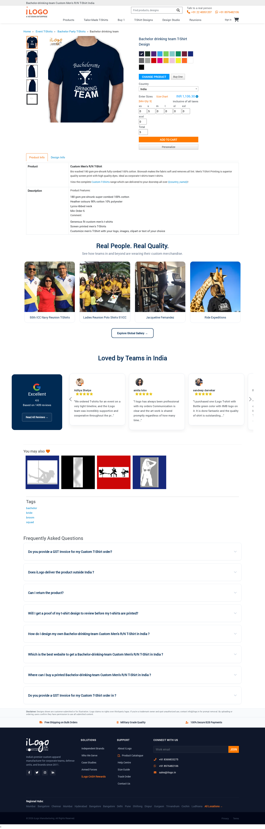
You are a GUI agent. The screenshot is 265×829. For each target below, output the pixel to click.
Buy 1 (121, 20)
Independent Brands (92, 748)
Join (233, 749)
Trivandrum (172, 806)
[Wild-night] (40, 472)
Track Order (124, 776)
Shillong (137, 806)
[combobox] (168, 88)
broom (30, 517)
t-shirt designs (143, 20)
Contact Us (124, 783)
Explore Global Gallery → (132, 333)
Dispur (148, 806)
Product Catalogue (132, 755)
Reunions (195, 20)
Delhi (120, 806)
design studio (171, 20)
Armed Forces (89, 769)
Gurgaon (159, 806)
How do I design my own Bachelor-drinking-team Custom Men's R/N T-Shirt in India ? (89, 634)
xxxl (141, 116)
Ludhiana (197, 806)
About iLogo (125, 748)
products (68, 20)
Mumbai (31, 806)
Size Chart (162, 96)
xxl (184, 106)
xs (140, 106)
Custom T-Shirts (101, 182)
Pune (128, 806)
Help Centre (124, 762)
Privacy (225, 818)
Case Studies (88, 762)
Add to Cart (168, 139)
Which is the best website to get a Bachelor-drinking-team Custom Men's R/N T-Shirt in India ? (95, 654)
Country (144, 84)
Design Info (58, 157)
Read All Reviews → (37, 417)
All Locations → (214, 806)
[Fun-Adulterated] (147, 472)
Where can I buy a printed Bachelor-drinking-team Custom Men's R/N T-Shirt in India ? (89, 675)
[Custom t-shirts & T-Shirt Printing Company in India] (37, 12)
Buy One (178, 76)
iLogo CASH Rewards (93, 776)
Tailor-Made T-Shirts (96, 20)
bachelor (31, 508)
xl (174, 106)
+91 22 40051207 (201, 12)
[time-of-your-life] (112, 472)
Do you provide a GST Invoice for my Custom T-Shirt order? (70, 552)
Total (142, 127)
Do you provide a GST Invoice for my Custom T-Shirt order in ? (72, 695)
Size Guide (124, 769)
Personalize (168, 147)
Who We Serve (89, 755)
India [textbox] (143, 89)
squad (30, 522)
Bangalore (43, 806)
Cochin (185, 806)
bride (29, 512)
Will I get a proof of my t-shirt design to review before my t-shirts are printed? (83, 613)
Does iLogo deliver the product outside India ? (61, 572)
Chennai (56, 806)
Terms (236, 818)
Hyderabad (81, 806)
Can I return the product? (46, 593)
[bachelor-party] (76, 472)
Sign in (228, 19)
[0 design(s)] (236, 20)
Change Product (154, 77)
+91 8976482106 (228, 12)
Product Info (37, 157)
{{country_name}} (178, 182)
